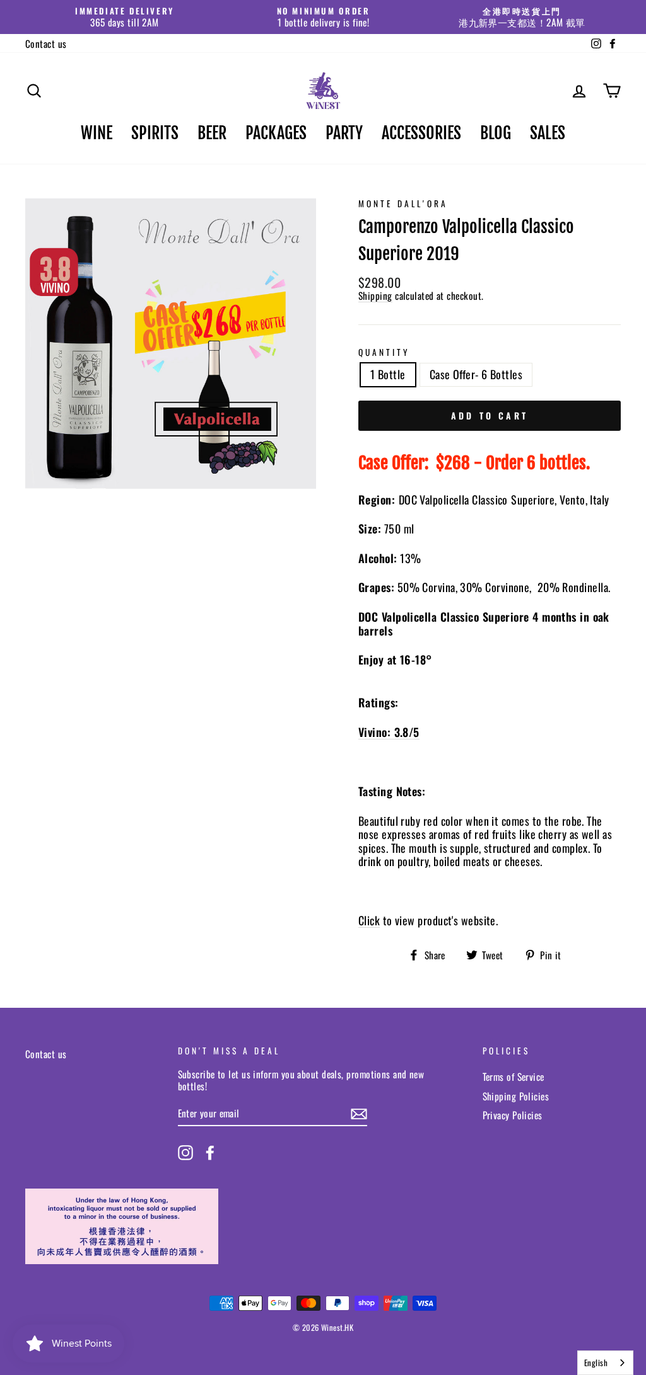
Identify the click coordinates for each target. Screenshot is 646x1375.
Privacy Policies (513, 1115)
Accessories (421, 133)
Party (344, 133)
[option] (124, 17)
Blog (495, 133)
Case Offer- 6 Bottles (476, 374)
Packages (276, 133)
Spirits (155, 133)
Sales (547, 133)
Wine (96, 133)
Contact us (46, 43)
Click (369, 921)
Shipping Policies (516, 1096)
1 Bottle (388, 374)
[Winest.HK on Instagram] (185, 1152)
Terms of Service (513, 1076)
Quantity (384, 352)
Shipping (375, 296)
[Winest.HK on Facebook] (210, 1152)
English (596, 1362)
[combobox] (605, 1362)
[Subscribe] (359, 1114)
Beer (211, 133)
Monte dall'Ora (403, 203)
